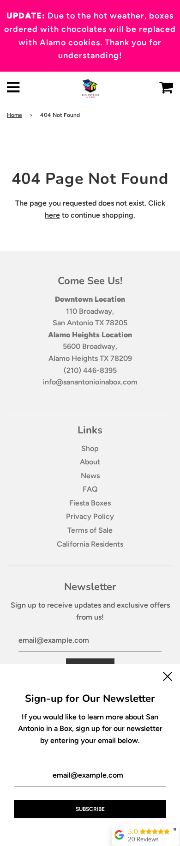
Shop (90, 448)
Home (14, 115)
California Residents (90, 544)
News (90, 475)
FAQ (90, 489)
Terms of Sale (90, 530)
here (52, 215)
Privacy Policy (90, 516)
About (90, 461)
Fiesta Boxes (90, 503)
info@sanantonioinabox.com (90, 381)
